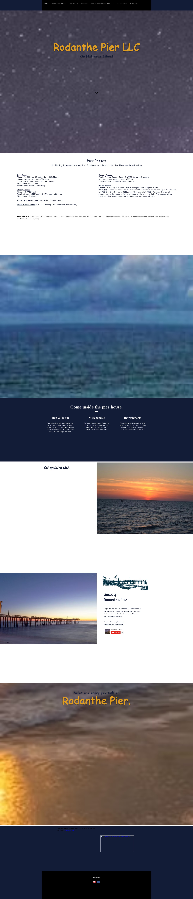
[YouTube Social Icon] (94, 882)
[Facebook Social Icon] (98, 882)
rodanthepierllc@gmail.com (113, 624)
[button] (122, 3)
